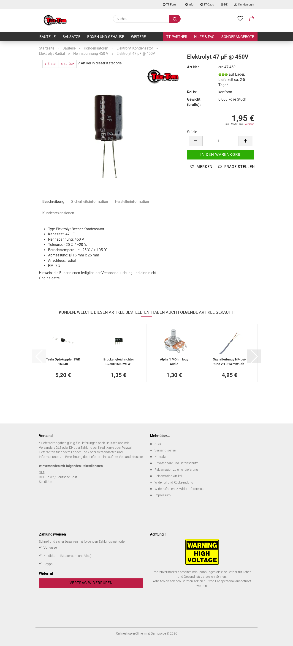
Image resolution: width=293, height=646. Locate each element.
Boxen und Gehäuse (105, 37)
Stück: (192, 132)
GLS (42, 472)
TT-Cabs (208, 4)
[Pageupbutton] (280, 639)
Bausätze (71, 37)
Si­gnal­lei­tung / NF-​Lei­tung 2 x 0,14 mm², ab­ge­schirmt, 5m (230, 361)
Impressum (163, 495)
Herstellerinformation (132, 201)
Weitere (138, 37)
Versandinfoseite (131, 457)
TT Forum (171, 4)
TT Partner (176, 37)
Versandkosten (165, 450)
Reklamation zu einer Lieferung (176, 469)
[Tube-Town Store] (55, 20)
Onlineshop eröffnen (130, 633)
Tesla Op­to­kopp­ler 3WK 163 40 (63, 361)
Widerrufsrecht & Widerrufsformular (180, 489)
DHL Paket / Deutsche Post (58, 477)
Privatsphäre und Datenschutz (176, 463)
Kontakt (160, 457)
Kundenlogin (245, 4)
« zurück (67, 63)
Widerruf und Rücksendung (174, 482)
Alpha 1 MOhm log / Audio (174, 361)
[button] (252, 18)
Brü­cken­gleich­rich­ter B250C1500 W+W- (118, 361)
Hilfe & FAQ (204, 37)
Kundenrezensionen (58, 213)
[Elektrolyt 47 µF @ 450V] (109, 125)
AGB (158, 444)
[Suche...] (175, 19)
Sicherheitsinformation (89, 201)
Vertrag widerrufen (91, 583)
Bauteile (47, 37)
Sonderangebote (237, 37)
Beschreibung (53, 201)
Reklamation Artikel (168, 476)
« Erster (51, 63)
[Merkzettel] (240, 18)
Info (190, 4)
